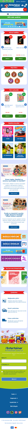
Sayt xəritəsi (20, 423)
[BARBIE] (7, 131)
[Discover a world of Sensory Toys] (14, 170)
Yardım (13, 394)
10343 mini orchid (20, 47)
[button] (9, 26)
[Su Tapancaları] (7, 148)
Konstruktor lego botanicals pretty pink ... (7, 49)
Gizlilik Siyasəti (22, 420)
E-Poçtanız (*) (5, 364)
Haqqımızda (13, 398)
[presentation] (2, 24)
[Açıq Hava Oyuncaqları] (20, 148)
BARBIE (7, 138)
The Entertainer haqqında (10, 423)
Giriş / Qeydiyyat (22, 1)
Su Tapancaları (8, 155)
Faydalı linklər (13, 402)
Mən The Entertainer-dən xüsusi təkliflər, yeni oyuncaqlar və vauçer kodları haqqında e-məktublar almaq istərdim (14, 373)
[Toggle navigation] (2, 5)
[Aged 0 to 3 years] (7, 74)
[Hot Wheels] (20, 131)
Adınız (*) (3, 357)
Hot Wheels (20, 138)
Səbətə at (7, 58)
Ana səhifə (15, 420)
